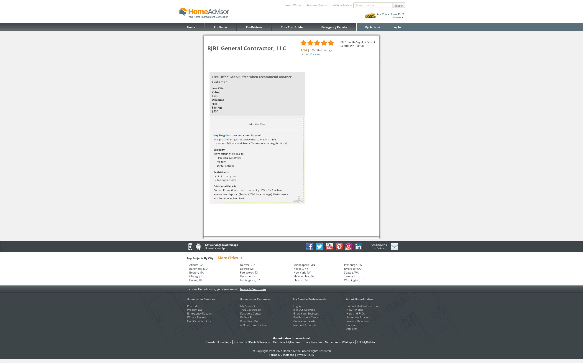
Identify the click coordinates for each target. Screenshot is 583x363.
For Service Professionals (310, 299)
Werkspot (348, 342)
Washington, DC (354, 280)
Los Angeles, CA (250, 280)
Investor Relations (357, 321)
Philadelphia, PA (304, 276)
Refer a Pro (247, 317)
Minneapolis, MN (304, 265)
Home (191, 27)
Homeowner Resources (255, 299)
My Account (372, 27)
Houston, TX (247, 276)
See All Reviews (310, 54)
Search (399, 6)
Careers (351, 325)
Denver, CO (247, 265)
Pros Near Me (249, 321)
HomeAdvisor (291, 351)
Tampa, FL (350, 276)
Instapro (316, 342)
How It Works (354, 310)
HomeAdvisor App (215, 248)
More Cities (228, 258)
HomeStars (224, 342)
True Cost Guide (292, 27)
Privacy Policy (305, 355)
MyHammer (294, 342)
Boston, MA (196, 272)
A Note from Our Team (254, 325)
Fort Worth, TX (249, 272)
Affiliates (352, 329)
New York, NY (302, 272)
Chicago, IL (196, 276)
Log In (397, 27)
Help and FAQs (355, 313)
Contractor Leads (304, 321)
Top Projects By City (212, 258)
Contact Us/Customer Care (363, 306)
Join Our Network (304, 310)
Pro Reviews (254, 27)
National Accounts (304, 325)
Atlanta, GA (196, 265)
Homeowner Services (201, 299)
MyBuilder (368, 342)
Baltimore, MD (198, 269)
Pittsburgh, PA (353, 265)
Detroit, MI (246, 269)
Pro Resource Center (306, 317)
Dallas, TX (195, 280)
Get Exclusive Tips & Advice (379, 246)
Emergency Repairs (334, 27)
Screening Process (358, 317)
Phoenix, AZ (301, 280)
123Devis (250, 342)
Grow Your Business (306, 313)
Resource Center (250, 313)
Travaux (265, 342)
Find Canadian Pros (199, 321)
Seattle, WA (351, 272)
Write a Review (342, 5)
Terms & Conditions (253, 289)
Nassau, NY (301, 269)
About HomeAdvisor (359, 299)
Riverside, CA (352, 269)
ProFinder (220, 27)
